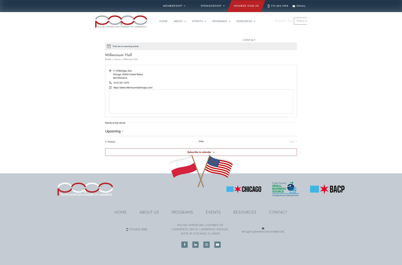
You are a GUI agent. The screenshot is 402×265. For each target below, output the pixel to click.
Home (163, 21)
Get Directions (120, 77)
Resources (244, 21)
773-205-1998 (279, 6)
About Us (149, 213)
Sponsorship (211, 6)
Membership (172, 6)
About (178, 21)
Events (197, 21)
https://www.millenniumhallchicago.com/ (133, 87)
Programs (219, 21)
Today (201, 141)
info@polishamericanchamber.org (263, 232)
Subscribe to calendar (199, 152)
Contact (249, 40)
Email (301, 6)
